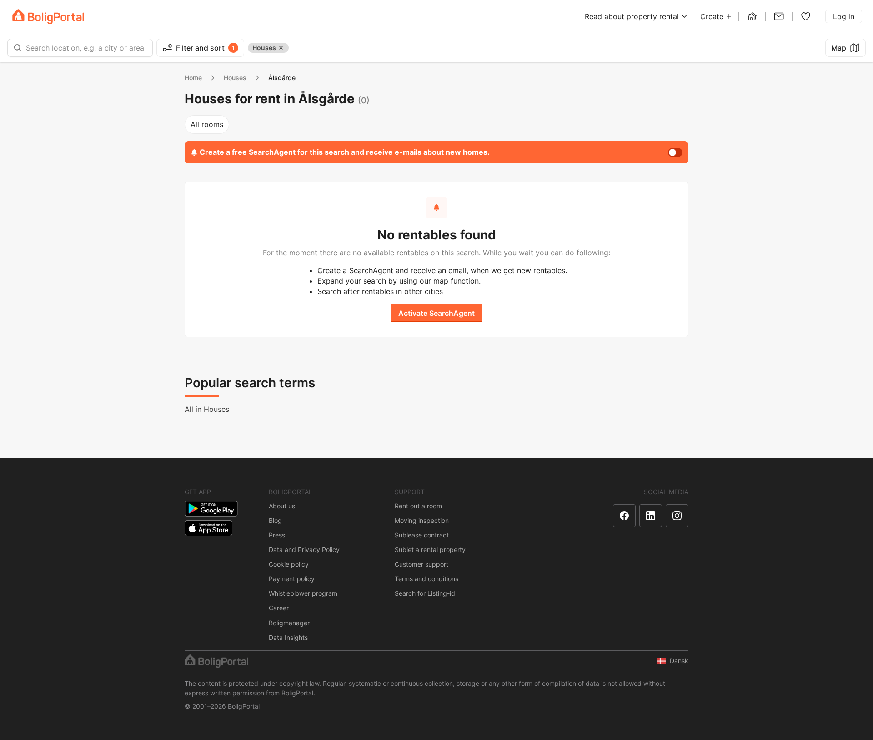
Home (193, 77)
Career (279, 608)
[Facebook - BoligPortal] (624, 515)
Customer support (421, 564)
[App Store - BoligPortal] (208, 528)
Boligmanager (289, 623)
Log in (843, 16)
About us (282, 506)
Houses (235, 77)
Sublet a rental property (430, 549)
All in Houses (207, 409)
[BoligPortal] (48, 16)
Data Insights (288, 637)
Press (277, 535)
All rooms (207, 124)
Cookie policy (289, 564)
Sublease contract (422, 535)
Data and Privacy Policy (304, 549)
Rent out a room (418, 506)
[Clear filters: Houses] (281, 48)
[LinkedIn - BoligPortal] (650, 515)
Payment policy (292, 579)
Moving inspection (422, 520)
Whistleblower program (303, 593)
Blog (275, 520)
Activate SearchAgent (436, 313)
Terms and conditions (426, 579)
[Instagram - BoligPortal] (677, 515)
